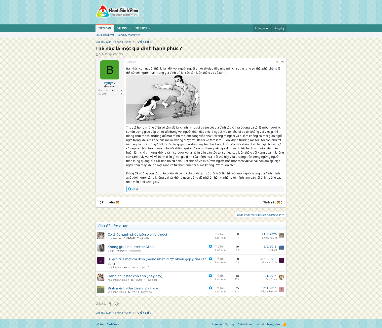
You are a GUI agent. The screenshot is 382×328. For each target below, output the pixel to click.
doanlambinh (115, 267)
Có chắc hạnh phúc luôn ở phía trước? (137, 234)
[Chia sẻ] (277, 62)
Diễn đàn (104, 28)
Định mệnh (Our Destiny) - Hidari (133, 288)
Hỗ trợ (259, 324)
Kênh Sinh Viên (109, 324)
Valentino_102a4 (117, 292)
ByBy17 (103, 54)
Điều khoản (245, 324)
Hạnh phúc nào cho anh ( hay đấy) (135, 276)
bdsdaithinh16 (269, 291)
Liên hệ (217, 324)
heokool (272, 250)
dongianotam (115, 238)
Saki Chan (271, 279)
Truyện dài (143, 238)
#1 (282, 62)
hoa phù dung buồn (118, 280)
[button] (130, 28)
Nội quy (230, 324)
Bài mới (122, 28)
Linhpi (111, 250)
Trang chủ (273, 324)
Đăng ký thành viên (128, 35)
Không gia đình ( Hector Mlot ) (131, 246)
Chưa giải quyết (105, 35)
